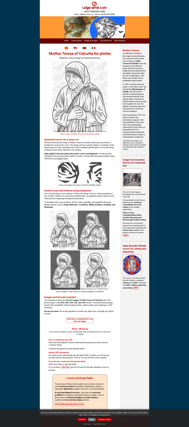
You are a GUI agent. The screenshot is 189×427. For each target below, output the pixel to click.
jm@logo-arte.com (86, 14)
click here (66, 367)
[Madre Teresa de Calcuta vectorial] (66, 48)
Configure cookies (104, 419)
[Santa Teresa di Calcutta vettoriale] (93, 48)
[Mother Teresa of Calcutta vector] (75, 48)
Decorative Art (106, 41)
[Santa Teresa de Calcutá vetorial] (84, 48)
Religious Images (91, 41)
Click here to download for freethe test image (80, 320)
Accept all (82, 419)
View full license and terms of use (69, 404)
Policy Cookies (87, 424)
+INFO (125, 235)
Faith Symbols (119, 41)
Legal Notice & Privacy (100, 424)
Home (66, 41)
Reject (92, 419)
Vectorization (76, 41)
